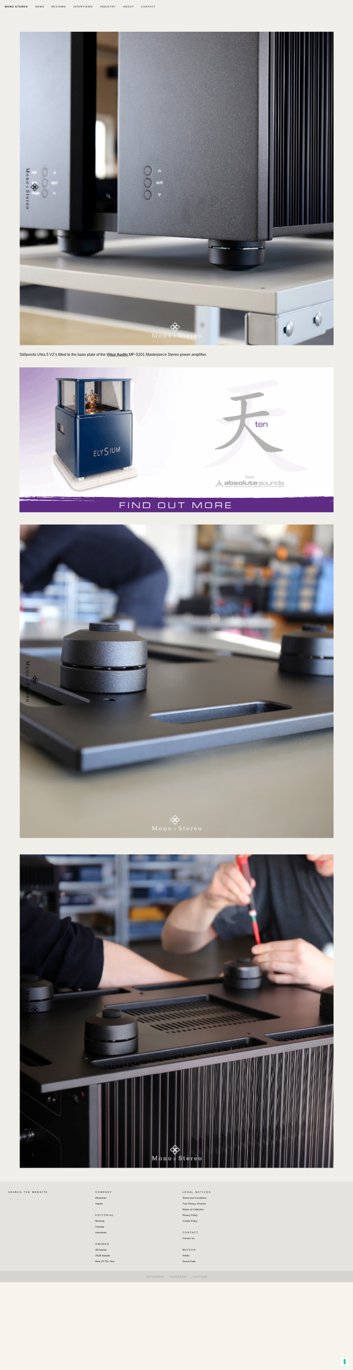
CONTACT (148, 6)
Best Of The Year (105, 1261)
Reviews (99, 1221)
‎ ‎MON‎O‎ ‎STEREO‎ (16, 6)
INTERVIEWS (83, 6)
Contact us (189, 1238)
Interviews (100, 1232)
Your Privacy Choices (194, 1203)
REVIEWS (58, 6)
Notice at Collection (193, 1209)
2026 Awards (102, 1255)
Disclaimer (100, 1198)
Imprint (99, 1203)
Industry (99, 1226)
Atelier (186, 1255)
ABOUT (128, 6)
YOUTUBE (200, 1276)
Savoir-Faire (189, 1261)
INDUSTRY (108, 6)
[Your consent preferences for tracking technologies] (344, 1361)
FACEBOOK (178, 1276)
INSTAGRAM (155, 1276)
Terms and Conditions (195, 1198)
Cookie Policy (190, 1221)
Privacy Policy (190, 1215)
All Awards (101, 1249)
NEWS (39, 6)
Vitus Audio (117, 354)
